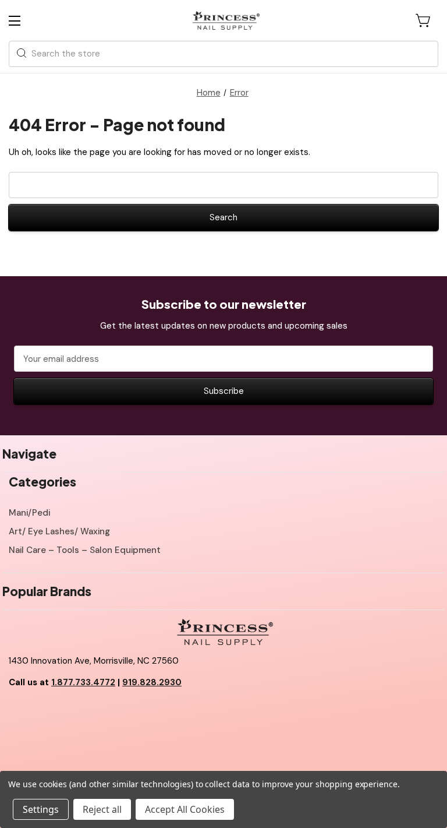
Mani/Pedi (29, 513)
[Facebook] (17, 712)
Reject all (102, 809)
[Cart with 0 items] (423, 20)
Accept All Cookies (185, 809)
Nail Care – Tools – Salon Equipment (85, 550)
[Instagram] (70, 712)
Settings (41, 809)
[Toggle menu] (25, 21)
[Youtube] (43, 712)
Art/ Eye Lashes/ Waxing (59, 531)
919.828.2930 (152, 682)
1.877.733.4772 (83, 682)
